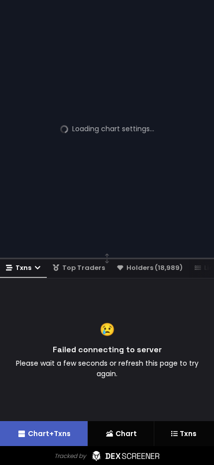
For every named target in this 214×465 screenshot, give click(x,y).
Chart (126, 434)
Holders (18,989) (154, 267)
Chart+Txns (49, 434)
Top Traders (83, 267)
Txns (23, 267)
